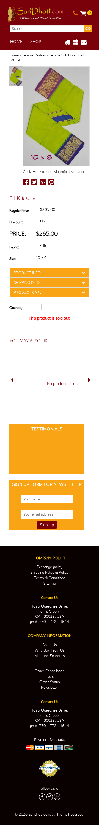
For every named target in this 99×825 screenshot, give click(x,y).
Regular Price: (19, 210)
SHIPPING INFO (27, 282)
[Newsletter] (86, 42)
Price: (17, 233)
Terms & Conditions (49, 578)
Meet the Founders (49, 656)
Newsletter (49, 687)
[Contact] (75, 13)
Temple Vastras (34, 55)
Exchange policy (49, 567)
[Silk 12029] (16, 76)
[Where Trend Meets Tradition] (36, 13)
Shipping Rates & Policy (49, 572)
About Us (49, 644)
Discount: (16, 222)
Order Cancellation (49, 671)
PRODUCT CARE (27, 292)
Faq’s (49, 676)
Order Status (49, 682)
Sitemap (49, 583)
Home (16, 41)
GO (88, 28)
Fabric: (14, 247)
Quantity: (16, 308)
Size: (12, 259)
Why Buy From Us (49, 650)
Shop (35, 41)
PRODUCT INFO (27, 273)
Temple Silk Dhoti (62, 55)
